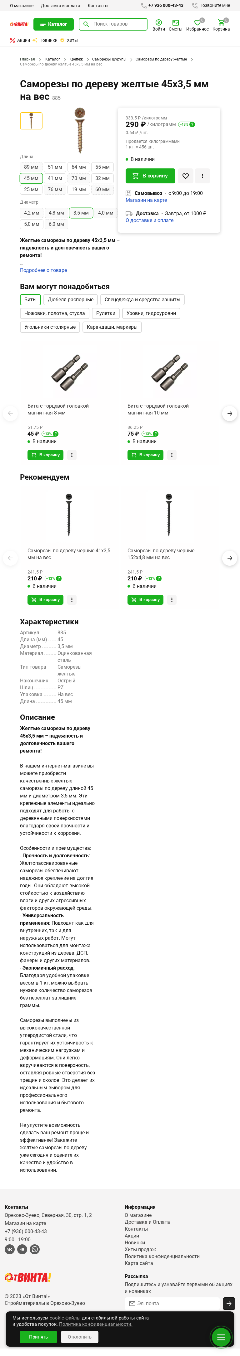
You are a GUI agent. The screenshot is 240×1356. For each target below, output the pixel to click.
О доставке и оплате (149, 220)
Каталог (52, 59)
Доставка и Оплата (147, 1222)
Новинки (48, 40)
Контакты (98, 5)
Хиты (72, 40)
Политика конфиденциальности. (95, 1324)
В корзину (155, 175)
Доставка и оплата (60, 5)
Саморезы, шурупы (109, 59)
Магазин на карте (146, 200)
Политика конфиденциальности (162, 1256)
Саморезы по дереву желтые (161, 59)
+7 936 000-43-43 (165, 5)
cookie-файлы (65, 1318)
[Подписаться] (229, 1303)
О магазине (21, 5)
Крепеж (76, 59)
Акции (23, 40)
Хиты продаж (140, 1249)
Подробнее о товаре (43, 270)
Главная (27, 59)
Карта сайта (139, 1263)
